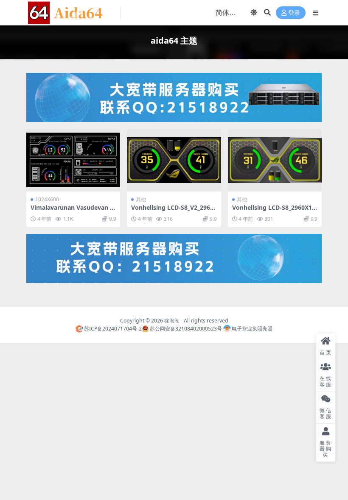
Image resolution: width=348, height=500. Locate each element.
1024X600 (47, 199)
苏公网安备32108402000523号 (186, 328)
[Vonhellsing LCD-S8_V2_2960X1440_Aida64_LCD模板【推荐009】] (174, 160)
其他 (141, 199)
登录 (294, 13)
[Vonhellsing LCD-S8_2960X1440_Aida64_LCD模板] (275, 160)
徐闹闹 (172, 320)
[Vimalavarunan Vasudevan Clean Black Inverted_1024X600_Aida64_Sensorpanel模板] (73, 160)
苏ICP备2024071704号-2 (113, 328)
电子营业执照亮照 (252, 328)
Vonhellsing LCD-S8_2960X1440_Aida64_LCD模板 (273, 211)
